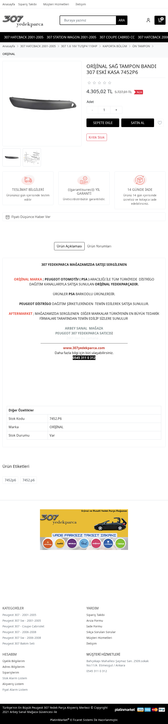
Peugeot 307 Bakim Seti (18, 643)
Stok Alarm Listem (14, 678)
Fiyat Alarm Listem (15, 690)
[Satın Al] (137, 122)
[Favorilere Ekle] (159, 122)
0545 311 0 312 (96, 671)
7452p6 (10, 480)
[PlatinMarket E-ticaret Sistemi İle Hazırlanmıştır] (125, 709)
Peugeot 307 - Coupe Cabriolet (23, 626)
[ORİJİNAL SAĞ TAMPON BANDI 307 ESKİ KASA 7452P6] (42, 103)
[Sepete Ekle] (102, 122)
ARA (122, 20)
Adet (90, 101)
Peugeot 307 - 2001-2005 (19, 615)
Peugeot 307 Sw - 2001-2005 (21, 620)
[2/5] (91, 82)
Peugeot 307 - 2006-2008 (19, 632)
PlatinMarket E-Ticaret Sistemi (71, 720)
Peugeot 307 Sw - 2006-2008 (21, 638)
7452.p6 (29, 480)
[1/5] (89, 82)
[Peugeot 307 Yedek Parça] (22, 20)
